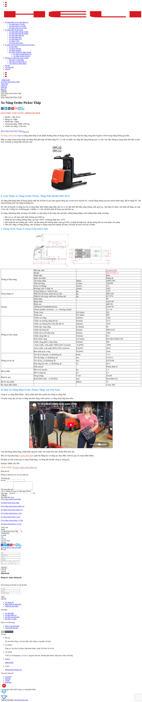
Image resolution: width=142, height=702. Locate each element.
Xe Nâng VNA (14, 41)
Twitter (7, 680)
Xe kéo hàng (13, 47)
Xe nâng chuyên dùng (12, 617)
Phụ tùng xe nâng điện (16, 60)
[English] (6, 4)
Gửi (3, 597)
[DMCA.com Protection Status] (7, 632)
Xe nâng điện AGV (15, 39)
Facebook (8, 677)
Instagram (8, 682)
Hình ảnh (4, 87)
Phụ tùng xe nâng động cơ (17, 62)
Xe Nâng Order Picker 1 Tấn (10, 517)
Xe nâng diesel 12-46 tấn (17, 26)
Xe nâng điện (9, 613)
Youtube (7, 679)
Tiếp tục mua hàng (7, 700)
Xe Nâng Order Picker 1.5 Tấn (11, 524)
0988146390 (5, 80)
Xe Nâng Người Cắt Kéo (21, 56)
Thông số (4, 85)
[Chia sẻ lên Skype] (19, 108)
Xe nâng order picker (16, 43)
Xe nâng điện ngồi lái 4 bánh (18, 32)
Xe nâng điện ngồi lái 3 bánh (18, 33)
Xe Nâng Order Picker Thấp (10, 82)
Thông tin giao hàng (11, 606)
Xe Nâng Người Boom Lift (22, 54)
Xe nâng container (15, 50)
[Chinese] (6, 6)
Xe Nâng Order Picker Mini (10, 503)
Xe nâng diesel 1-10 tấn (17, 24)
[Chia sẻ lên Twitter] (5, 108)
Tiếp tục (4, 495)
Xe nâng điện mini (15, 37)
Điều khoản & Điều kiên (13, 604)
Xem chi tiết (5, 547)
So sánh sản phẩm (15, 547)
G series (3, 535)
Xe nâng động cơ (10, 615)
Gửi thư (4, 567)
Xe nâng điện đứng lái (16, 35)
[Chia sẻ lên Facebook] (2, 108)
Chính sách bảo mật (11, 628)
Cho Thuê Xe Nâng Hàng (17, 63)
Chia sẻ (4, 91)
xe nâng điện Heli (26, 456)
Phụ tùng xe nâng (11, 619)
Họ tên (3, 480)
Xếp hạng (4, 493)
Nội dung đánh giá (7, 489)
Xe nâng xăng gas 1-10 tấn (18, 28)
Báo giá (3, 89)
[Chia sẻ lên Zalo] (22, 108)
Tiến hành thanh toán (21, 700)
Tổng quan (4, 84)
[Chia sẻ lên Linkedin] (9, 108)
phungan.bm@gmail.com (13, 670)
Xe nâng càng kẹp (15, 48)
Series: (3, 529)
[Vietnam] (6, 2)
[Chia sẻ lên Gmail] (16, 108)
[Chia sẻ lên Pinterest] (12, 108)
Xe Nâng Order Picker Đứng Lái (12, 510)
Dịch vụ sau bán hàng (12, 626)
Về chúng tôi (9, 602)
